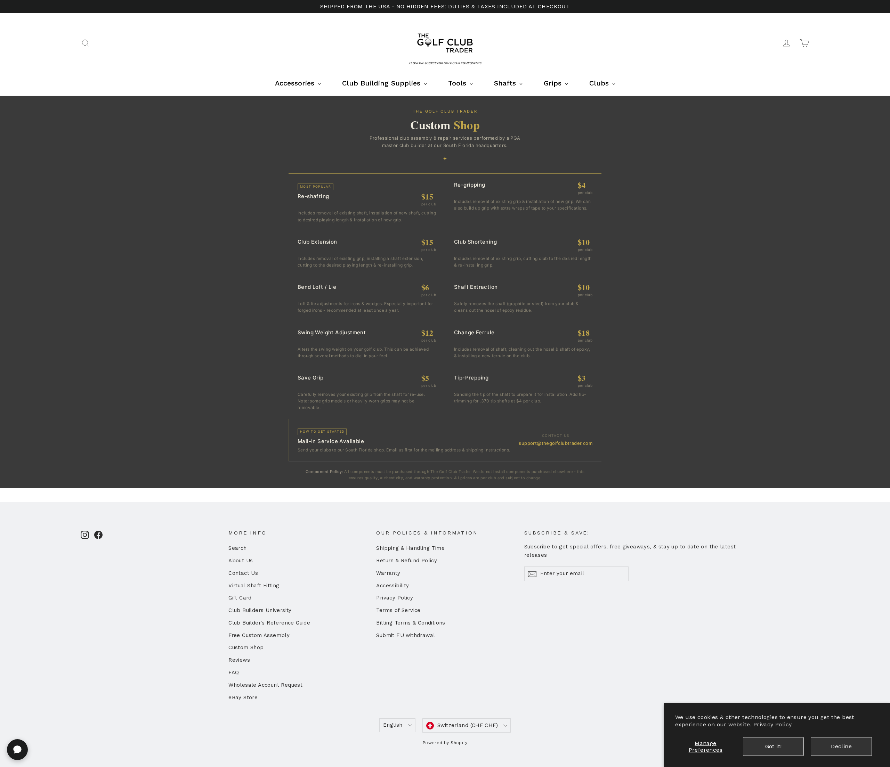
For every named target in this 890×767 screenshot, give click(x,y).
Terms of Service (398, 610)
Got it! (773, 746)
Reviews (239, 660)
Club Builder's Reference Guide (269, 623)
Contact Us (243, 573)
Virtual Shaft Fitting (253, 585)
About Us (240, 560)
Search (237, 548)
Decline (841, 746)
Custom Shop (246, 647)
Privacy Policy (772, 724)
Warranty (388, 573)
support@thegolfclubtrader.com (555, 443)
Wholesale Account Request (265, 685)
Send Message (185, 713)
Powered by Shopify (445, 742)
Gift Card (240, 598)
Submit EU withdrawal (405, 635)
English (393, 725)
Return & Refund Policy (406, 560)
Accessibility (392, 585)
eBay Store (243, 697)
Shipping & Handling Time (410, 548)
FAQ (233, 672)
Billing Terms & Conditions (410, 623)
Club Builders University (260, 610)
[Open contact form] (17, 749)
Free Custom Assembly (259, 635)
